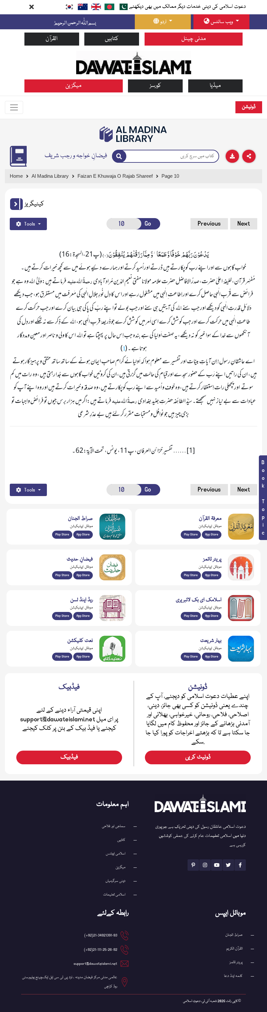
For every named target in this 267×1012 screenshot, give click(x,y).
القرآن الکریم (234, 948)
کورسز (155, 85)
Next (243, 223)
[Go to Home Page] (133, 62)
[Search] (119, 156)
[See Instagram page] (205, 865)
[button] (16, 204)
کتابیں (112, 39)
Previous (209, 223)
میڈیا (215, 85)
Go (148, 223)
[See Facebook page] (240, 865)
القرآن (52, 39)
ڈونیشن (249, 107)
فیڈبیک (69, 757)
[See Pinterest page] (193, 865)
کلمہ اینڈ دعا (233, 976)
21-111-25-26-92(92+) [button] (100, 949)
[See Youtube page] (216, 865)
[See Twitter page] (228, 865)
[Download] (232, 156)
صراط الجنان (234, 935)
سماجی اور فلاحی (113, 826)
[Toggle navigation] (14, 107)
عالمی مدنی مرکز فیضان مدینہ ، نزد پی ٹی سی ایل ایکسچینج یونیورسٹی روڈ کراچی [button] (69, 982)
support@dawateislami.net (95, 963)
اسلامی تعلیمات (114, 894)
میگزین (73, 85)
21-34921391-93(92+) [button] (100, 935)
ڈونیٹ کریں (198, 757)
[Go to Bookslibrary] (133, 134)
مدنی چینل (193, 39)
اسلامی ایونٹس (115, 853)
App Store (83, 534)
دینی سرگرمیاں (115, 881)
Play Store (62, 534)
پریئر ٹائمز (236, 962)
